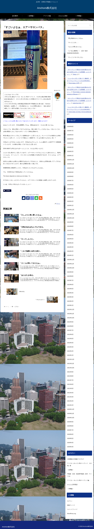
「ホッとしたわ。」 (73, 42)
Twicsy (75, 74)
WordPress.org (71, 513)
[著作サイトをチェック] (24, 198)
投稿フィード (71, 505)
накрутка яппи (77, 103)
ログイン (69, 501)
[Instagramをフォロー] (32, 198)
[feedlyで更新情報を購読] (36, 198)
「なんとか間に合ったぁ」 (75, 46)
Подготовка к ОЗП (73, 83)
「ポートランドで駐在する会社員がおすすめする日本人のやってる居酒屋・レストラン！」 (79, 72)
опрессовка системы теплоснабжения (79, 111)
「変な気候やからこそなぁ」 (75, 38)
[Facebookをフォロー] (28, 198)
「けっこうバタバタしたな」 (75, 57)
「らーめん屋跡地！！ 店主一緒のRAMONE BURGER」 (77, 52)
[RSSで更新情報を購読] (40, 198)
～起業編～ (8, 190)
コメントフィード (72, 509)
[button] (90, 25)
